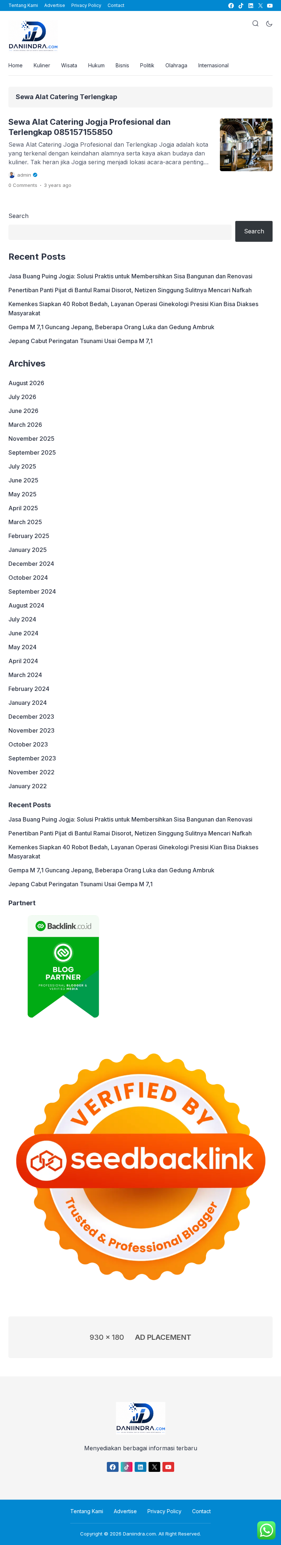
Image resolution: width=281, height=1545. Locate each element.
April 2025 (23, 508)
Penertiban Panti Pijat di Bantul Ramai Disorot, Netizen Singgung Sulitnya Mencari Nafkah (130, 290)
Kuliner (42, 65)
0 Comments (22, 185)
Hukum (96, 65)
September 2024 (32, 591)
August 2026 (26, 383)
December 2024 (31, 563)
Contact (116, 5)
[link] (230, 5)
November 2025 (31, 438)
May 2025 (22, 494)
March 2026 (25, 424)
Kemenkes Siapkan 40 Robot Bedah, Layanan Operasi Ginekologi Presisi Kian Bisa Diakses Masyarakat (133, 308)
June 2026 (23, 410)
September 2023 (32, 758)
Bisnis (122, 65)
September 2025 (32, 452)
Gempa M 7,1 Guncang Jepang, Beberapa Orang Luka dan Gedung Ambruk (111, 327)
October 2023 (28, 744)
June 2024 (23, 633)
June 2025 (23, 480)
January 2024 (27, 702)
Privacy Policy (86, 5)
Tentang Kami (23, 5)
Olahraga (176, 65)
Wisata (69, 65)
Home (15, 65)
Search (18, 215)
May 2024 (22, 647)
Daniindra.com (139, 1534)
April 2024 (23, 661)
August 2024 (26, 605)
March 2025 (25, 522)
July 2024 (22, 619)
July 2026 (22, 397)
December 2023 (31, 716)
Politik (147, 65)
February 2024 (28, 688)
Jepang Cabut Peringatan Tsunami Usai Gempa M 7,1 (80, 341)
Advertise (54, 5)
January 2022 (27, 786)
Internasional (213, 65)
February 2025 (28, 536)
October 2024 (28, 577)
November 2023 (31, 730)
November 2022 (31, 772)
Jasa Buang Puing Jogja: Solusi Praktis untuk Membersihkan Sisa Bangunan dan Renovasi (130, 276)
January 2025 (27, 549)
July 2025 (22, 466)
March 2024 (25, 674)
